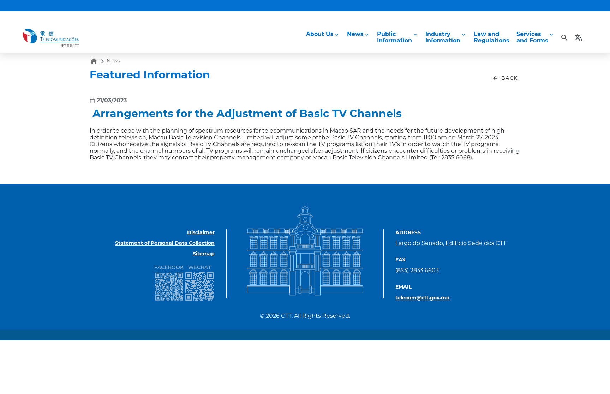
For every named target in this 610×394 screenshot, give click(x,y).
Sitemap (204, 254)
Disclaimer (201, 233)
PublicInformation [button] (394, 38)
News (113, 61)
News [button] (355, 34)
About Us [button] (320, 34)
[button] (579, 38)
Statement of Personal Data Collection (165, 243)
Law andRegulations (491, 38)
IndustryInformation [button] (442, 38)
